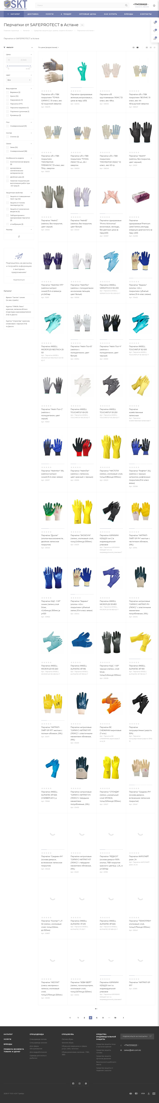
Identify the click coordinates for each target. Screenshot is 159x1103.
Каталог (8, 291)
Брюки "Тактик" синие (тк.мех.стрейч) (15, 298)
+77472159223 (140, 4)
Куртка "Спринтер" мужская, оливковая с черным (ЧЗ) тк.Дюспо (18, 323)
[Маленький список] (133, 47)
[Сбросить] (19, 236)
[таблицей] (154, 47)
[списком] (150, 47)
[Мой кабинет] (154, 5)
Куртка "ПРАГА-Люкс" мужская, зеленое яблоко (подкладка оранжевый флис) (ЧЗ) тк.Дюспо (18, 310)
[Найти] (126, 5)
